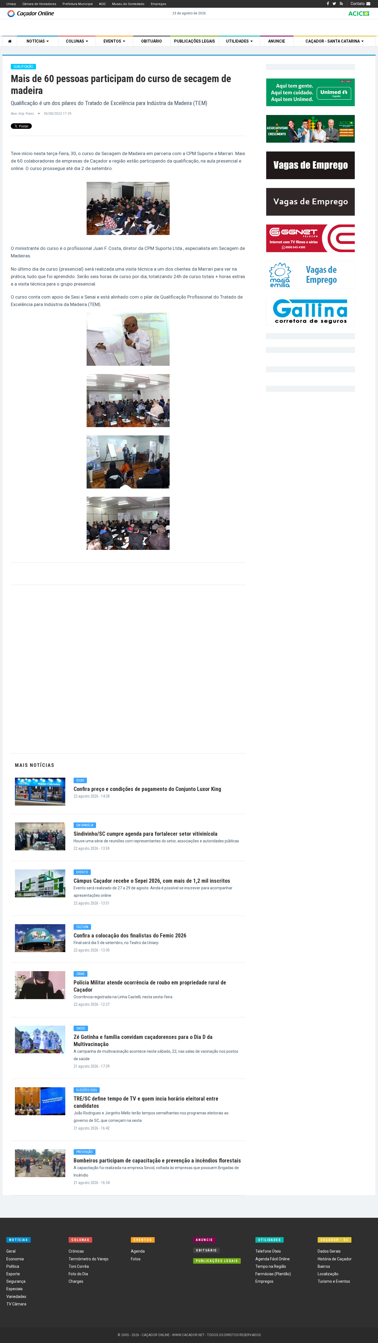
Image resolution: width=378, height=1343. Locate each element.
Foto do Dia (78, 1274)
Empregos (158, 4)
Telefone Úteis (268, 1251)
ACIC (102, 4)
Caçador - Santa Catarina (333, 41)
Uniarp (11, 4)
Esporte (13, 1274)
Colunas (76, 41)
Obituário (151, 41)
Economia (15, 1259)
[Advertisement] (128, 669)
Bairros (324, 1266)
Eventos (113, 41)
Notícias (36, 41)
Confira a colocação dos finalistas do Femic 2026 (130, 935)
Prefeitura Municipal (78, 4)
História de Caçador (335, 1259)
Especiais (14, 1289)
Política (12, 1266)
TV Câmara (16, 1304)
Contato (358, 3)
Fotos (136, 1259)
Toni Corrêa (79, 1266)
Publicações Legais (194, 41)
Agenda (138, 1251)
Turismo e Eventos (334, 1281)
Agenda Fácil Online (272, 1259)
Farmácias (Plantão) (273, 1274)
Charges (76, 1281)
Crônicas (76, 1251)
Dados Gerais (329, 1251)
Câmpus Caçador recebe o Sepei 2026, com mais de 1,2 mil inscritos (152, 880)
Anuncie (276, 41)
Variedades (16, 1296)
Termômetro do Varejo (88, 1259)
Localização (328, 1274)
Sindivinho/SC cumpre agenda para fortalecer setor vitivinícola (146, 833)
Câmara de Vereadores (39, 4)
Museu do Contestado (128, 4)
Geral (10, 1251)
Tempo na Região (270, 1266)
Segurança (15, 1281)
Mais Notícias (35, 765)
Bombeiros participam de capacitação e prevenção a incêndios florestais (157, 1160)
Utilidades (238, 41)
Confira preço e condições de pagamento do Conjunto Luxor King (147, 789)
